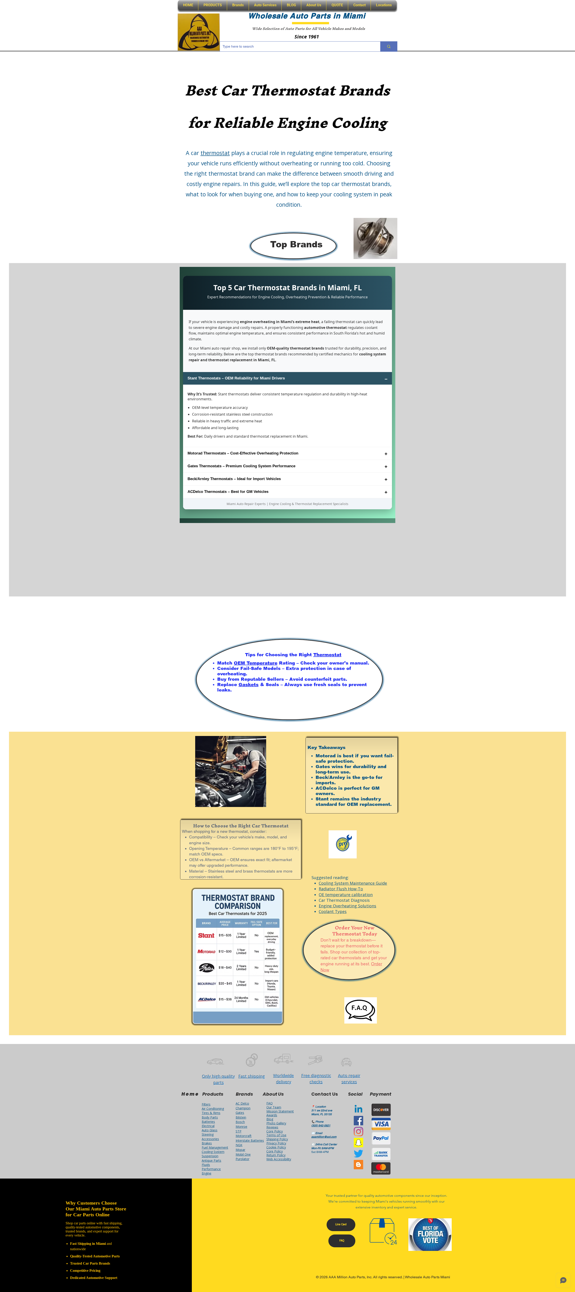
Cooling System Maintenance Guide (353, 883)
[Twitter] (358, 1153)
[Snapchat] (358, 1142)
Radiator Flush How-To (341, 888)
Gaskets (249, 684)
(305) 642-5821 (320, 1125)
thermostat (215, 153)
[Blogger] (358, 1164)
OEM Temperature (255, 662)
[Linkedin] (358, 1109)
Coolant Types (333, 911)
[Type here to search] (388, 46)
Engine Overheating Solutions (347, 906)
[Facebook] (358, 1120)
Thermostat (327, 654)
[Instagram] (358, 1131)
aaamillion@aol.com (323, 1136)
